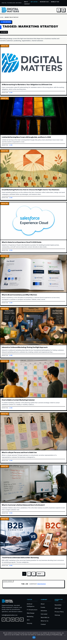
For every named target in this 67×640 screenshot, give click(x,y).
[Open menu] (63, 10)
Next (40, 573)
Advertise (44, 610)
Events (43, 607)
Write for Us (44, 621)
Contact (27, 3)
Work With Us (44, 1)
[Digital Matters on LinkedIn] (3, 619)
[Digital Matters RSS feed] (22, 619)
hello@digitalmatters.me (9, 615)
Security (29, 623)
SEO (28, 620)
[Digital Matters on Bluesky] (17, 619)
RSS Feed (58, 608)
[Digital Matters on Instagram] (12, 619)
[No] (65, 635)
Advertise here (41, 584)
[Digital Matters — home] (10, 10)
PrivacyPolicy (55, 634)
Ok (34, 637)
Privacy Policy (59, 612)
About (26, 1)
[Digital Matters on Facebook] (8, 619)
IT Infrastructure (32, 609)
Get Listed (34, 1)
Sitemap (57, 615)
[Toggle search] (59, 10)
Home (1, 17)
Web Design (30, 613)
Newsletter (55, 1)
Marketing (30, 616)
